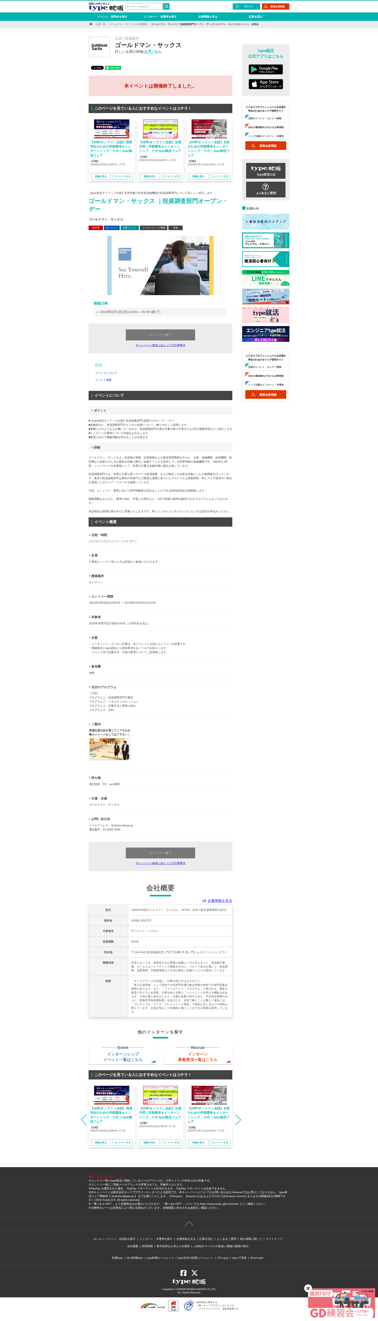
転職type (117, 1257)
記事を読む (256, 16)
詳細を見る (101, 176)
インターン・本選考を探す (160, 16)
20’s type (223, 1257)
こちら (156, 52)
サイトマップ (274, 1238)
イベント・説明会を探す (112, 16)
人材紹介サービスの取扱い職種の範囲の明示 (221, 1246)
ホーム (98, 1238)
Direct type (257, 1257)
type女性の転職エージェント (196, 1257)
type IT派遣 (239, 1257)
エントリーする (122, 176)
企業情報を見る (208, 16)
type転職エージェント (160, 1257)
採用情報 (147, 1246)
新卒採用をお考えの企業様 (173, 1246)
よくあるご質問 (226, 1238)
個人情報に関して (251, 1238)
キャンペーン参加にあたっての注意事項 (160, 345)
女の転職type (135, 1257)
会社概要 (132, 1246)
